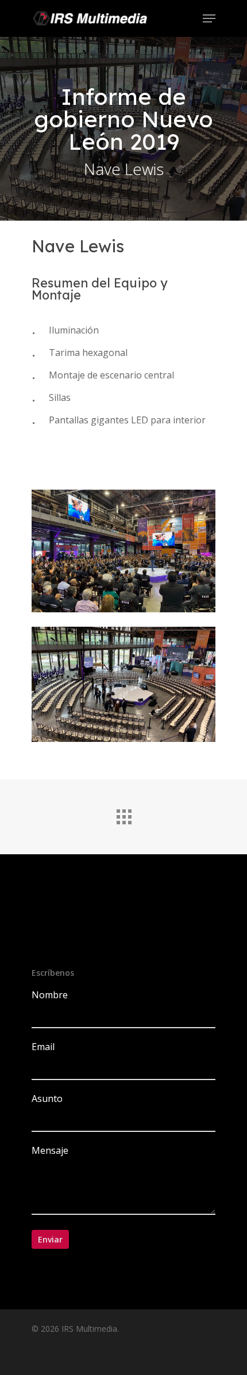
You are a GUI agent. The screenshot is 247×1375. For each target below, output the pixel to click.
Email (43, 1046)
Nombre (50, 994)
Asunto (47, 1098)
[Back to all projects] (123, 813)
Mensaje (50, 1150)
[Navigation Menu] (209, 18)
